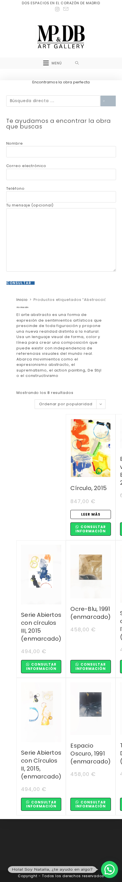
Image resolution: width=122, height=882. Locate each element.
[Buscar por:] (77, 63)
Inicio (22, 299)
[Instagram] (57, 9)
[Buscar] (108, 101)
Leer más (90, 514)
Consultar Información (90, 528)
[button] (109, 869)
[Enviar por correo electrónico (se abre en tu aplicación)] (65, 9)
